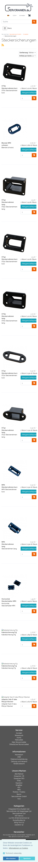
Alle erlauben (11, 858)
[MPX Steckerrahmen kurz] (14, 471)
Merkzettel (19, 740)
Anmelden (22, 15)
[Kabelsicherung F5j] (9, 630)
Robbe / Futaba (19, 792)
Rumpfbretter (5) (19, 820)
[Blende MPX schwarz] (14, 129)
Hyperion (19, 783)
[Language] (8, 15)
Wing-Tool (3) (19, 822)
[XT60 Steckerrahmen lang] (14, 300)
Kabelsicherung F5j (9, 632)
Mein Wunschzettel (19, 742)
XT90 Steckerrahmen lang (8, 202)
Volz (19, 799)
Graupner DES (19, 778)
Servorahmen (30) (19, 813)
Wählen (27, 52)
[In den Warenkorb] (34, 98)
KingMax (19, 785)
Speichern (27, 858)
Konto (19, 738)
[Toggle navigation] (5, 28)
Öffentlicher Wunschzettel (19, 744)
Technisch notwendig (13, 853)
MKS (19, 790)
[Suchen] (34, 22)
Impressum (19, 755)
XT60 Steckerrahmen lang (8, 316)
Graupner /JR (19, 776)
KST (19, 787)
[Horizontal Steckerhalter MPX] (14, 585)
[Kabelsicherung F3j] (9, 664)
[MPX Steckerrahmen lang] (14, 528)
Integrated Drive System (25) (19, 809)
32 (26, 56)
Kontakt (19, 733)
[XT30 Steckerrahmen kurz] (14, 357)
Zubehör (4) (19, 825)
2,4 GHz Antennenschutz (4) (19, 818)
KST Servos (19, 816)
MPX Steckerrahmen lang (8, 544)
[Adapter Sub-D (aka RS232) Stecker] (16, 697)
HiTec (19, 781)
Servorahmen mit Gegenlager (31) (19, 811)
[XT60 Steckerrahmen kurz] (14, 72)
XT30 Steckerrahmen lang (8, 430)
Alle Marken (19, 774)
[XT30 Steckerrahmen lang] (14, 414)
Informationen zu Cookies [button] (18, 848)
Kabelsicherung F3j (9, 666)
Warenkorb (19, 735)
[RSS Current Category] (3, 45)
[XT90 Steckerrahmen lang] (14, 186)
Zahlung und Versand (19, 761)
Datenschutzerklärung (19, 759)
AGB (19, 757)
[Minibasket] (29, 16)
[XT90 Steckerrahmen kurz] (14, 243)
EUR (14, 15)
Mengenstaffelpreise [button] (29, 93)
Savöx (19, 794)
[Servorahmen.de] (19, 7)
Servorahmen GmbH (19, 796)
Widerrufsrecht (19, 764)
